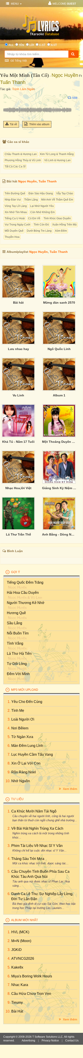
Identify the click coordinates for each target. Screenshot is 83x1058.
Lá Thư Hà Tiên (19, 653)
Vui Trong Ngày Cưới (17, 224)
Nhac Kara (19, 985)
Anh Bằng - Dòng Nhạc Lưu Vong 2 (59, 534)
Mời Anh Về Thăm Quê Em (57, 199)
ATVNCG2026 (22, 958)
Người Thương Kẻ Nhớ (25, 603)
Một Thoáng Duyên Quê (59, 441)
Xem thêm (69, 789)
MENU (14, 3)
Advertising (28, 1040)
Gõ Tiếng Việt (18, 60)
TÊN (21, 45)
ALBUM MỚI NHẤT (24, 920)
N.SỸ (54, 45)
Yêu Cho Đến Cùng (26, 702)
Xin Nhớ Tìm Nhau (16, 212)
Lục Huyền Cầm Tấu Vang (32, 754)
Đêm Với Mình (18, 674)
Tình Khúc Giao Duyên (57, 218)
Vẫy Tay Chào (64, 193)
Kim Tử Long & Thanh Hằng (57, 154)
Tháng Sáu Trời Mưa (27, 859)
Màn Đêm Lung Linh (27, 746)
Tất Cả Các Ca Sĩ (15, 166)
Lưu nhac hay (18, 349)
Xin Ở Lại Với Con (26, 763)
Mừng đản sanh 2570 (59, 302)
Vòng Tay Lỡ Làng (16, 206)
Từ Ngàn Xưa (22, 737)
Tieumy (17, 1002)
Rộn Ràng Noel (23, 772)
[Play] (7, 97)
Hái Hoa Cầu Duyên (23, 592)
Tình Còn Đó (41, 224)
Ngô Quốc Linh (59, 349)
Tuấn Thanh (12, 82)
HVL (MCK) (20, 932)
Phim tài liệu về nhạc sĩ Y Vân (37, 846)
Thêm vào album (39, 124)
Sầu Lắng (14, 623)
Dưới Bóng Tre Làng (39, 230)
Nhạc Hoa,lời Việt (18, 488)
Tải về (13, 124)
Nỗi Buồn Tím (18, 633)
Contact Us (72, 1040)
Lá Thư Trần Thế (18, 534)
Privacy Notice (50, 1040)
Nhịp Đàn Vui (13, 199)
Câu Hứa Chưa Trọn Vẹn (31, 994)
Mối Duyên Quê (14, 230)
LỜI (31, 45)
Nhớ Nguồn (20, 781)
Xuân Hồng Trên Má (64, 224)
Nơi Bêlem (19, 728)
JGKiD (16, 950)
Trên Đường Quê (15, 193)
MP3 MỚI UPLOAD (24, 689)
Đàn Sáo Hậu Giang (41, 193)
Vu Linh (18, 395)
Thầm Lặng (31, 199)
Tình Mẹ (17, 710)
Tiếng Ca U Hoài (15, 218)
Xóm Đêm (61, 230)
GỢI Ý (15, 572)
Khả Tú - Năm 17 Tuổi (18, 441)
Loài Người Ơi (22, 719)
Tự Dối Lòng (17, 664)
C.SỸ (42, 45)
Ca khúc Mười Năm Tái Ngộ (33, 811)
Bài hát (18, 302)
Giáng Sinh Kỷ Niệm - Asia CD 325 (59, 488)
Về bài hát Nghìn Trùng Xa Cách (37, 828)
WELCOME (64, 3)
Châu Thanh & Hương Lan (21, 154)
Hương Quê (16, 613)
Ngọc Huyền (65, 75)
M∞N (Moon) (21, 941)
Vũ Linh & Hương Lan (57, 160)
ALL (11, 45)
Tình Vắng (15, 643)
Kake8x (17, 967)
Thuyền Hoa (12, 236)
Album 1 (59, 395)
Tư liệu (17, 799)
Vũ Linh (36, 597)
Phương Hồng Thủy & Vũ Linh (23, 160)
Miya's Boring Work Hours (31, 976)
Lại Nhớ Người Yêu (42, 206)
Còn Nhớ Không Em (42, 212)
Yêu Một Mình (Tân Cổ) (24, 75)
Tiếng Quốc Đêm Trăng (25, 582)
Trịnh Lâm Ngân (23, 89)
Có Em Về (34, 218)
